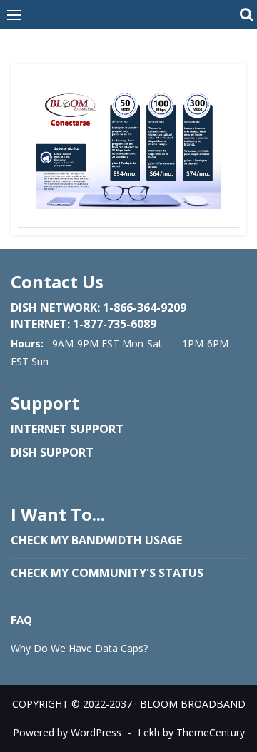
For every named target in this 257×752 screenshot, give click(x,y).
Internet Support (67, 429)
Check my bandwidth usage (96, 540)
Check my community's (83, 573)
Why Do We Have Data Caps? (79, 648)
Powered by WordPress (67, 732)
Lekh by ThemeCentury (191, 732)
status (179, 573)
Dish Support (52, 452)
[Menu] (14, 14)
